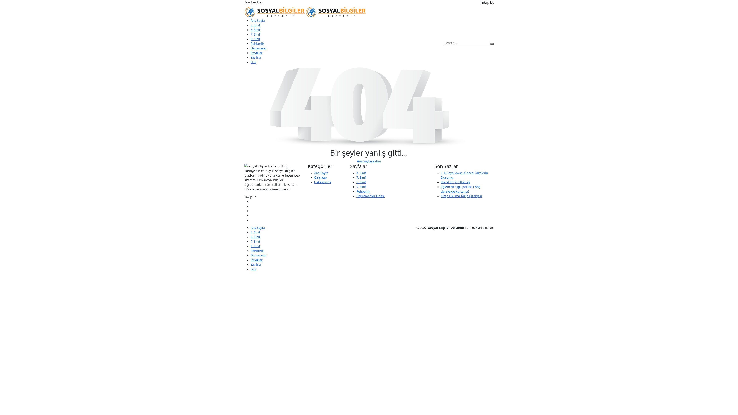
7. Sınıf (255, 34)
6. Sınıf (255, 30)
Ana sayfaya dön (369, 161)
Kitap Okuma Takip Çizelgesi (461, 196)
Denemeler (259, 48)
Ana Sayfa (258, 20)
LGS (253, 62)
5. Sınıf (255, 25)
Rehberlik (257, 44)
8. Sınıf (255, 39)
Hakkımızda (322, 182)
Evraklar (257, 53)
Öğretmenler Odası (370, 196)
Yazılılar (256, 57)
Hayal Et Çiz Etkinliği (455, 182)
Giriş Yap (320, 177)
